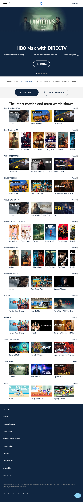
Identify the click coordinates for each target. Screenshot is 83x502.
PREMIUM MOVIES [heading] (11, 248)
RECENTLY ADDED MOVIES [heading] (14, 222)
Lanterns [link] (12, 377)
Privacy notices (8, 446)
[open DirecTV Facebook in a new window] (9, 493)
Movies (47, 81)
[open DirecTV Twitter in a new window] (14, 493)
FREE (74, 81)
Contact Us (7, 475)
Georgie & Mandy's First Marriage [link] (66, 333)
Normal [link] (60, 149)
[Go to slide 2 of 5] (39, 73)
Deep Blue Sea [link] (50, 241)
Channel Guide (12, 81)
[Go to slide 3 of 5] (41, 73)
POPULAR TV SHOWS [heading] (12, 108)
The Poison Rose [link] (27, 149)
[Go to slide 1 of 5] (36, 73)
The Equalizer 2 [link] (63, 267)
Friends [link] (34, 333)
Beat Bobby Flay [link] (37, 193)
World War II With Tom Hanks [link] (64, 311)
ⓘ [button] (78, 54)
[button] (5, 3)
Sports (39, 81)
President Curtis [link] (37, 355)
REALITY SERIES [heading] (10, 178)
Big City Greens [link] (59, 398)
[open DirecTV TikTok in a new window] (28, 493)
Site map (6, 453)
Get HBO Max (41, 64)
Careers (5, 417)
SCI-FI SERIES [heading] (9, 361)
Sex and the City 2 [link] (15, 241)
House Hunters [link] (36, 123)
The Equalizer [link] (50, 267)
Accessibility (7, 468)
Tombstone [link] (37, 149)
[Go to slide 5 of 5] (46, 73)
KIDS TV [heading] (7, 383)
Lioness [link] (11, 123)
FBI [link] (55, 215)
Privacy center (8, 431)
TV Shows (56, 81)
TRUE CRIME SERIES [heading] (12, 156)
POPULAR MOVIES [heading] (11, 130)
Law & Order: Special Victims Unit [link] (43, 215)
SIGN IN (75, 3)
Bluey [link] (11, 398)
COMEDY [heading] (7, 317)
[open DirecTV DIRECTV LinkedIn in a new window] (4, 493)
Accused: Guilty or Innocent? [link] (41, 171)
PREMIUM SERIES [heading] (11, 274)
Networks (65, 81)
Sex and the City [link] (27, 241)
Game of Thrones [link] (60, 289)
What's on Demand (27, 81)
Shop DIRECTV (27, 92)
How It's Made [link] (36, 311)
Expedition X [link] (58, 377)
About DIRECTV (8, 409)
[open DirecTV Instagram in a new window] (18, 493)
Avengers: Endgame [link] (52, 149)
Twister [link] (36, 241)
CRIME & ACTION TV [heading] (11, 200)
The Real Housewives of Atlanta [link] (65, 193)
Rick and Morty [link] (14, 355)
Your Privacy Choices (13, 439)
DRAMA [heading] (7, 296)
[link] (19, 116)
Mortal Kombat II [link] (39, 267)
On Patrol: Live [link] (59, 171)
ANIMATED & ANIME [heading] (11, 339)
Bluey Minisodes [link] (37, 398)
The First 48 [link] (58, 123)
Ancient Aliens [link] (36, 377)
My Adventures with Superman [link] (65, 355)
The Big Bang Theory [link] (16, 311)
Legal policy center (9, 424)
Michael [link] (11, 149)
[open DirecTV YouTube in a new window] (23, 493)
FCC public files (8, 461)
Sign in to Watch (58, 92)
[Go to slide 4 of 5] (44, 73)
